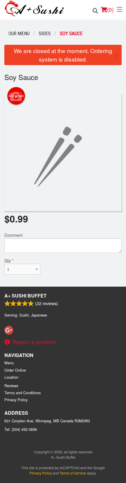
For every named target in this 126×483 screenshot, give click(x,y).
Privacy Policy (16, 399)
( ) (110, 9)
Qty (8, 260)
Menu (9, 362)
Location (11, 377)
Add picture (16, 96)
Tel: (20, 429)
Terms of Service (73, 472)
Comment (13, 235)
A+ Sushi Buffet (25, 295)
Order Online (15, 370)
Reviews (11, 385)
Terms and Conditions (22, 392)
